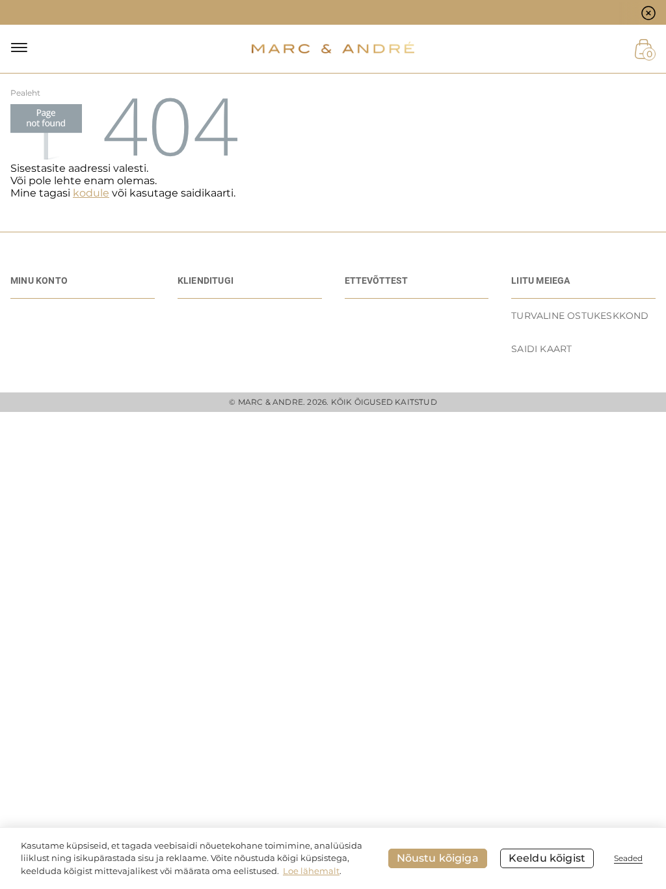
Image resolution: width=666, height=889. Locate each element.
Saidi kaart (541, 349)
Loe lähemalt (311, 871)
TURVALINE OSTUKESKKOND (579, 315)
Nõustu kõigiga (438, 858)
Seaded (628, 858)
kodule (91, 193)
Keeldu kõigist (547, 858)
